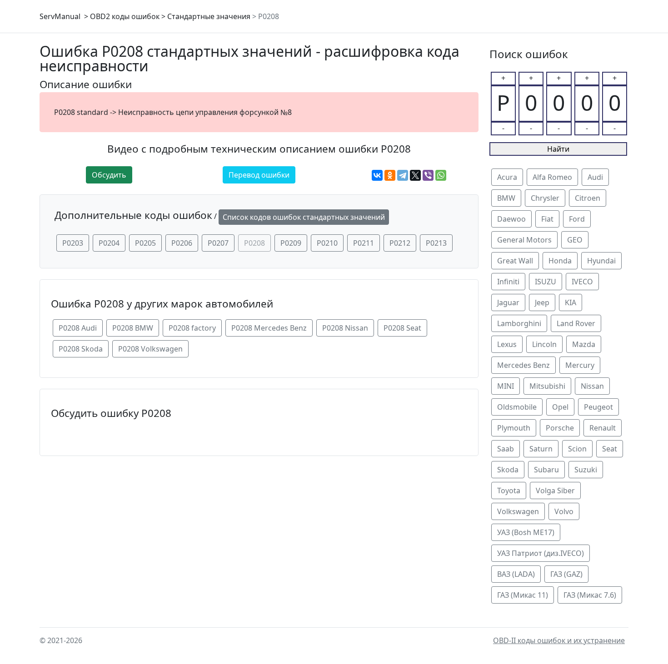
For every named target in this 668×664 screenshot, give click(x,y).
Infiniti (508, 282)
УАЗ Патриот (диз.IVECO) (540, 553)
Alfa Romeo (552, 177)
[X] (415, 175)
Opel (560, 407)
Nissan (592, 386)
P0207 (218, 243)
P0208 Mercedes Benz (269, 328)
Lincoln (544, 344)
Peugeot (598, 407)
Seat (609, 449)
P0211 (363, 243)
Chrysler (545, 198)
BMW (506, 198)
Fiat (547, 219)
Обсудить (109, 175)
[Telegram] (402, 175)
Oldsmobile (517, 407)
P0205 (145, 243)
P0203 (72, 243)
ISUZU (545, 282)
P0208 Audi (78, 328)
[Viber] (428, 175)
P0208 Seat (402, 328)
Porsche (560, 428)
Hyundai (601, 261)
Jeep (542, 302)
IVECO (582, 282)
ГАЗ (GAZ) (566, 574)
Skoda (507, 470)
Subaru (546, 470)
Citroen (587, 198)
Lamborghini (519, 323)
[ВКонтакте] (377, 175)
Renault (602, 428)
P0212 (399, 243)
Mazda (583, 344)
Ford (577, 219)
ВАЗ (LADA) (516, 574)
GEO (575, 240)
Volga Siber (555, 491)
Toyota (508, 491)
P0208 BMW (132, 328)
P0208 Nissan (345, 328)
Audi (595, 177)
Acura (507, 177)
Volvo (563, 511)
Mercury (579, 365)
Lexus (507, 344)
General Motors (524, 240)
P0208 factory (192, 328)
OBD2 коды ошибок (125, 16)
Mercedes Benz (523, 365)
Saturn (541, 449)
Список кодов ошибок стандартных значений (304, 217)
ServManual (60, 16)
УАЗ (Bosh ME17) (525, 532)
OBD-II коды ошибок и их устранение (559, 640)
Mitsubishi (547, 386)
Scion (577, 449)
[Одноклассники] (389, 175)
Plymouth (513, 428)
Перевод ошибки (259, 175)
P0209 (290, 243)
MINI (505, 386)
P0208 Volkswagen (150, 349)
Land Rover (576, 323)
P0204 (109, 243)
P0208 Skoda (81, 349)
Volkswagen (518, 511)
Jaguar (508, 302)
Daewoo (511, 219)
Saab (505, 449)
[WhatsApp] (440, 175)
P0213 (436, 243)
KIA (570, 302)
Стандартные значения (208, 16)
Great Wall (515, 261)
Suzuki (585, 470)
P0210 (327, 243)
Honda (560, 261)
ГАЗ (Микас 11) (522, 595)
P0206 (181, 243)
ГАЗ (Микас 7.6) (589, 595)
